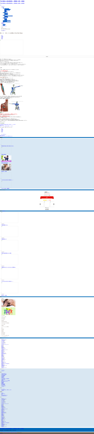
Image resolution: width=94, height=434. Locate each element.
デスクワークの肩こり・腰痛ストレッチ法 (6, 389)
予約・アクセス (3, 393)
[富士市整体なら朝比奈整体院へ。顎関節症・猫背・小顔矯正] (12, 1)
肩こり (2, 134)
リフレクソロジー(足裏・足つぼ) (7, 20)
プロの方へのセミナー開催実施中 (5, 378)
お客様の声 (2, 22)
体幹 (1, 345)
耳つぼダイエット (5, 21)
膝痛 (1, 361)
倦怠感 (2, 346)
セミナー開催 (3, 342)
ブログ (2, 343)
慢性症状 (2, 350)
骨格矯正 (4, 15)
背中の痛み (2, 358)
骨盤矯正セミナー (3, 367)
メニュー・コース (3, 373)
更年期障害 (2, 351)
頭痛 (3, 134)
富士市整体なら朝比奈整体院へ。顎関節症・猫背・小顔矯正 (12, 428)
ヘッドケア (5, 19)
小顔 (1, 408)
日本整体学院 (3, 23)
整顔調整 (2, 382)
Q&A (1, 339)
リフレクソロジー (3, 385)
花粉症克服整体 (6, 13)
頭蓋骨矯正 (5, 18)
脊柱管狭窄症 (3, 359)
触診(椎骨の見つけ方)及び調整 (5, 363)
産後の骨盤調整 (6, 17)
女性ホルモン (3, 348)
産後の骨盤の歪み (3, 353)
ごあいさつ (2, 6)
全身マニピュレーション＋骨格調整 (5, 380)
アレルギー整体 (6, 14)
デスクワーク (3, 402)
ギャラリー (4, 24)
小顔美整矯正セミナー (4, 349)
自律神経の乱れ (3, 362)
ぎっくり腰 (2, 400)
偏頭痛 (2, 406)
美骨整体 (2, 377)
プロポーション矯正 (6, 8)
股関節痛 (2, 356)
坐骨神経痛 (2, 347)
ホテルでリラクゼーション (4, 344)
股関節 (2, 355)
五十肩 (2, 404)
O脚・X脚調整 (6, 16)
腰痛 (1, 360)
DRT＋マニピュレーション (7, 9)
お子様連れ (2, 340)
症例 (1, 354)
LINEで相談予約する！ (4, 395)
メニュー (2, 7)
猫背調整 (5, 10)
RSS (1, 431)
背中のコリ (2, 357)
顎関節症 (2, 425)
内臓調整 (5, 11)
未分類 (2, 352)
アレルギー (4, 12)
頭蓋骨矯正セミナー (3, 365)
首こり (5, 134)
